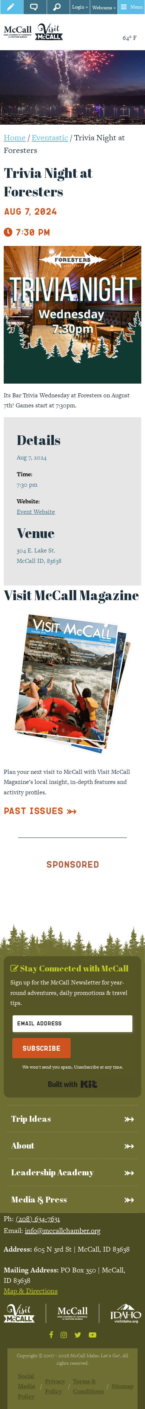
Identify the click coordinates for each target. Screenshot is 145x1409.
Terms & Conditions (88, 1386)
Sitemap (123, 1386)
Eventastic (50, 137)
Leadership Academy (52, 1172)
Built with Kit (72, 1084)
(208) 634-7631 (38, 1219)
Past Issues (34, 811)
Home (15, 137)
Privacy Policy (55, 1386)
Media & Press (39, 1199)
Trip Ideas (31, 1118)
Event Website (36, 511)
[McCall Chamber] (18, 31)
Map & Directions (31, 1291)
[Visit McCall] (19, 1313)
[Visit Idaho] (125, 1313)
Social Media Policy (26, 1386)
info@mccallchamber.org (62, 1231)
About (22, 1145)
